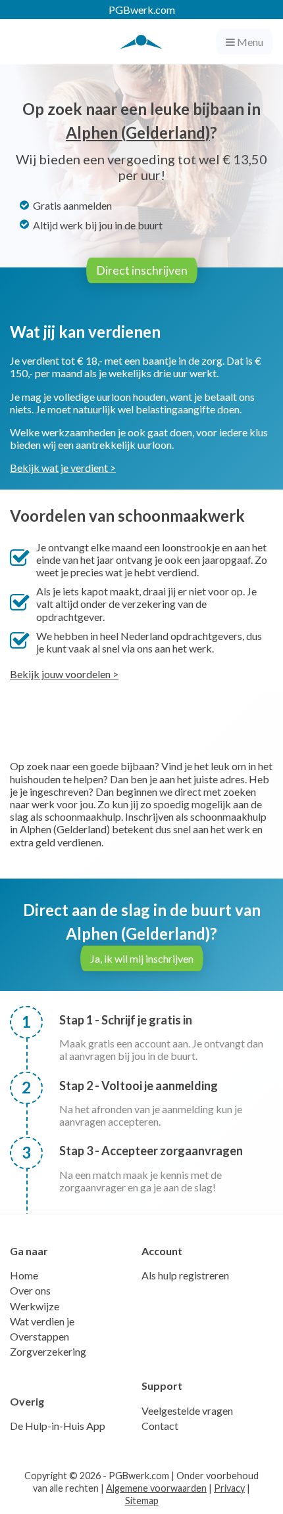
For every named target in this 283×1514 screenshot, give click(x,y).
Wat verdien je (42, 1321)
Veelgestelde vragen (187, 1410)
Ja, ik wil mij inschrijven (141, 958)
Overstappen (39, 1336)
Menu (249, 41)
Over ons (30, 1290)
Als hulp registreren (185, 1275)
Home (24, 1275)
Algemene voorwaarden (156, 1488)
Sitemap (142, 1500)
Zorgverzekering (48, 1351)
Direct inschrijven (142, 270)
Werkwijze (34, 1306)
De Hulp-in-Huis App (57, 1425)
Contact (160, 1425)
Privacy (229, 1488)
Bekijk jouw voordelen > (64, 674)
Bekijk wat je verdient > (63, 467)
